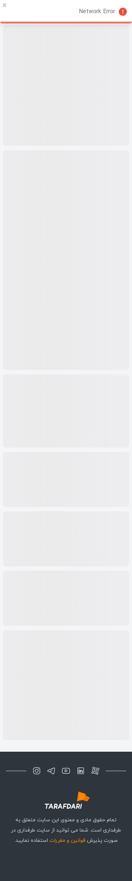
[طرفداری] (66, 800)
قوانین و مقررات (67, 840)
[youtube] (66, 770)
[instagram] (36, 770)
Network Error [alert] (97, 12)
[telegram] (51, 770)
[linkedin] (80, 770)
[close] (4, 5)
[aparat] (95, 770)
